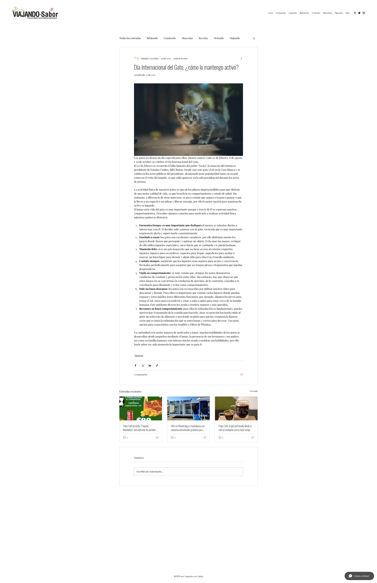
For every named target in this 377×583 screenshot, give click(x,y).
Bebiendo (152, 38)
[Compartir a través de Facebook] (135, 365)
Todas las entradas (130, 38)
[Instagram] (363, 12)
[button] (254, 38)
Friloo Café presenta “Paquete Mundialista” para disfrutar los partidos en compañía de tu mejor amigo (140, 428)
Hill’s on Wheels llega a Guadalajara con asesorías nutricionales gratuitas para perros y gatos (188, 428)
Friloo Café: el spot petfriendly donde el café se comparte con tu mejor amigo (235, 428)
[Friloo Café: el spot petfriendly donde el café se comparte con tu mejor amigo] (236, 408)
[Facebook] (354, 12)
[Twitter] (359, 12)
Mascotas (187, 38)
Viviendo (219, 38)
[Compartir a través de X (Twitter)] (142, 365)
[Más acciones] (241, 58)
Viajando (235, 38)
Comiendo (170, 38)
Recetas (203, 38)
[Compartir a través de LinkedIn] (149, 365)
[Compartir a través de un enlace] (157, 365)
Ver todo (254, 391)
